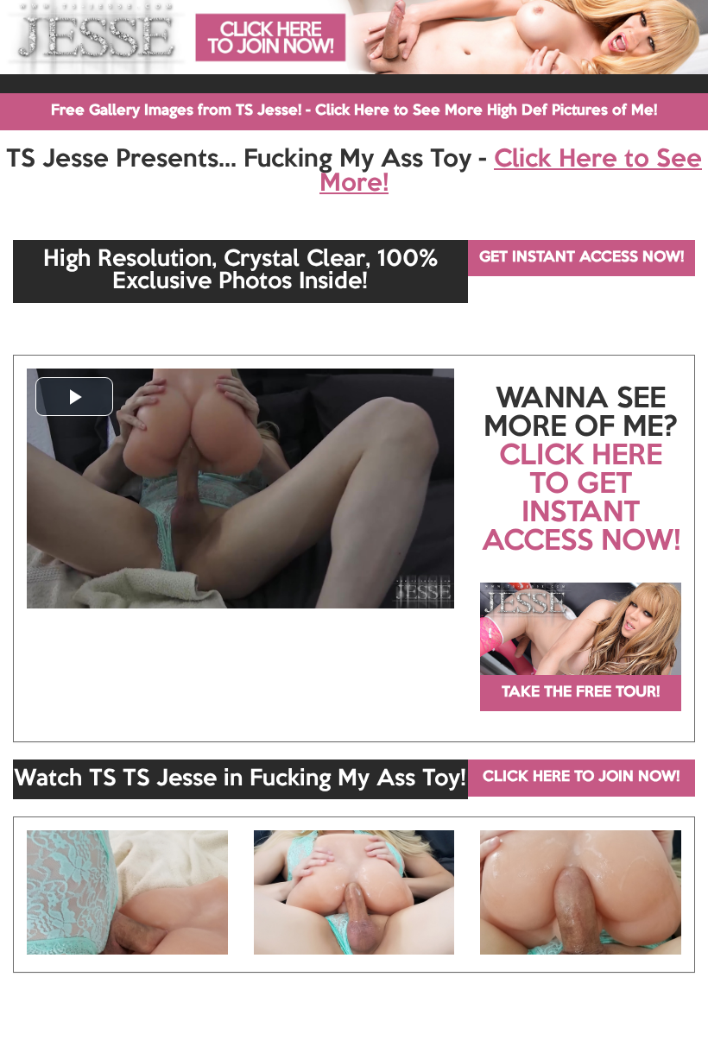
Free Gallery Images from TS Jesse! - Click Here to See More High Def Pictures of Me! (354, 110)
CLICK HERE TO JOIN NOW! (581, 777)
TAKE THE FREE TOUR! (581, 692)
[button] (74, 396)
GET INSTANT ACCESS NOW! (581, 257)
